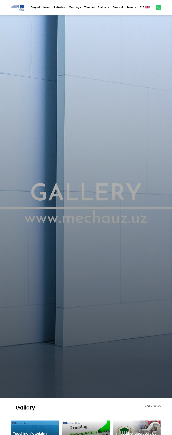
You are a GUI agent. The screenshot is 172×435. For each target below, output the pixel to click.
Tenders (89, 7)
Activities (60, 7)
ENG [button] (142, 7)
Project (35, 7)
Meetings (75, 7)
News (46, 7)
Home (147, 405)
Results (131, 7)
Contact (117, 7)
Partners (103, 7)
